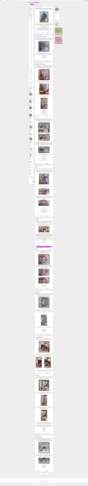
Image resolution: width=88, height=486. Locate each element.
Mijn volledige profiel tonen (30, 13)
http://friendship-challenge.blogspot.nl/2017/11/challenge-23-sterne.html (44, 29)
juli (30, 71)
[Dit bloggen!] (46, 60)
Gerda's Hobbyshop (30, 105)
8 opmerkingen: (42, 115)
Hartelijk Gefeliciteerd (39, 337)
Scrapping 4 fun (44, 331)
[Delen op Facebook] (47, 115)
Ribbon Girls (44, 113)
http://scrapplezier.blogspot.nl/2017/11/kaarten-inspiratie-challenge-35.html (44, 28)
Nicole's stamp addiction (30, 173)
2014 (30, 83)
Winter (36, 249)
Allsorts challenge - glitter (44, 57)
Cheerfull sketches (48, 121)
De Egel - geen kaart (44, 242)
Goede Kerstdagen (38, 437)
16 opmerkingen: (43, 333)
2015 (30, 82)
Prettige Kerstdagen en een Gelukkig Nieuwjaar (43, 8)
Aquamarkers (30, 159)
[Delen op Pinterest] (48, 60)
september (31, 68)
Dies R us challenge (44, 158)
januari (31, 79)
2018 (36, 167)
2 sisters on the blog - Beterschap (44, 329)
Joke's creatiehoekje (34, 2)
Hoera (36, 117)
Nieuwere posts (37, 473)
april (30, 74)
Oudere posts (51, 473)
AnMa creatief (44, 466)
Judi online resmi (31, 134)
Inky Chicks (44, 430)
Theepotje (37, 219)
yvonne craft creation (30, 165)
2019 (30, 16)
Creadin (30, 113)
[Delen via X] (47, 60)
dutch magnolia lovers (30, 146)
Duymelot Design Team (30, 125)
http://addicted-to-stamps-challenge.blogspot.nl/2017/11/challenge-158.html (44, 27)
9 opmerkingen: (42, 245)
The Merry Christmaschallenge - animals (44, 209)
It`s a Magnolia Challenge (30, 133)
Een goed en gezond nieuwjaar (40, 36)
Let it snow (37, 375)
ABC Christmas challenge (44, 467)
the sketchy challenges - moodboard (44, 111)
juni (30, 72)
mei (30, 73)
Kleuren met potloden (30, 170)
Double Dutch (31, 153)
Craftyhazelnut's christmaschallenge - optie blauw (44, 160)
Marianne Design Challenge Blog (30, 92)
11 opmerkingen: (43, 60)
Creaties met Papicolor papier (30, 99)
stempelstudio (31, 137)
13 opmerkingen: (43, 288)
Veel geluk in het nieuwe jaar (40, 64)
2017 (30, 18)
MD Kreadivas (44, 428)
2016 (30, 81)
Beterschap (37, 292)
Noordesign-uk (44, 157)
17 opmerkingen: (43, 433)
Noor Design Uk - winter (44, 212)
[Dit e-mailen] (45, 115)
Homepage (44, 473)
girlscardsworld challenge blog (31, 162)
